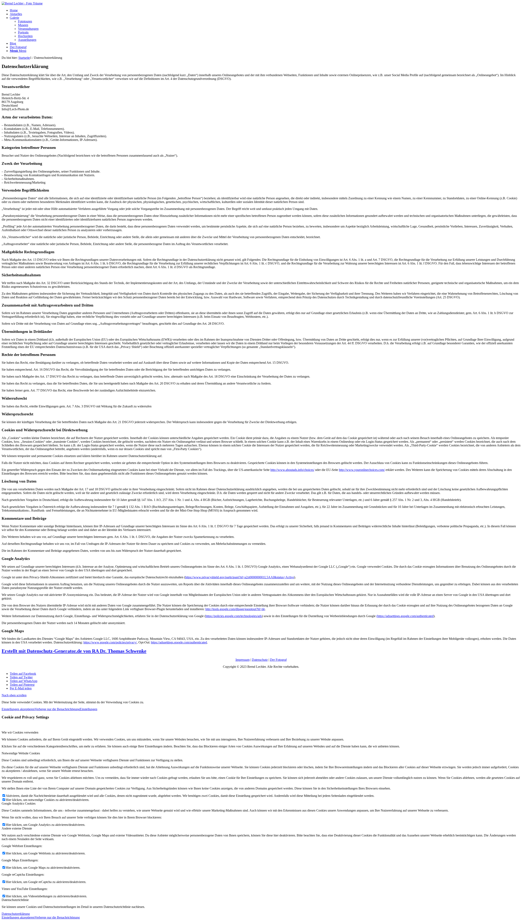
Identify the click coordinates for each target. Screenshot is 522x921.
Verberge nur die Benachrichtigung (57, 709)
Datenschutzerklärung (16, 913)
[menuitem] (265, 10)
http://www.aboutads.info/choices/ (292, 470)
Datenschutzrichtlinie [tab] (15, 900)
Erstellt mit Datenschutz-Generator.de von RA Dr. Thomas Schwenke (74, 651)
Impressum (243, 659)
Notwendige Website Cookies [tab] (21, 753)
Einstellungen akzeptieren (18, 709)
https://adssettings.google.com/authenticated (179, 642)
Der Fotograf (278, 659)
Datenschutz (260, 659)
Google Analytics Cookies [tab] (18, 803)
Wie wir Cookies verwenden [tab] (20, 732)
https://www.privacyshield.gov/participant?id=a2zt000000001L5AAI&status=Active (239, 577)
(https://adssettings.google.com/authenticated (405, 616)
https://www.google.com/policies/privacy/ (110, 642)
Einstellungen (88, 709)
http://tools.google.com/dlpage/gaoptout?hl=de (235, 609)
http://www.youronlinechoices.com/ (362, 470)
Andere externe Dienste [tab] (17, 828)
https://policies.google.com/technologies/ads (234, 616)
